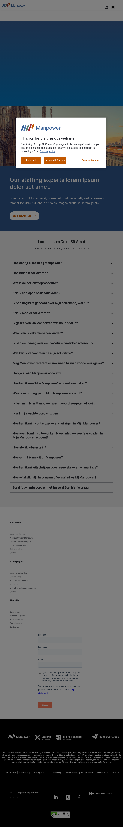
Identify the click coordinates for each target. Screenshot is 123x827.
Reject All (31, 160)
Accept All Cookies (55, 160)
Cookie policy (47, 151)
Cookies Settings (90, 160)
